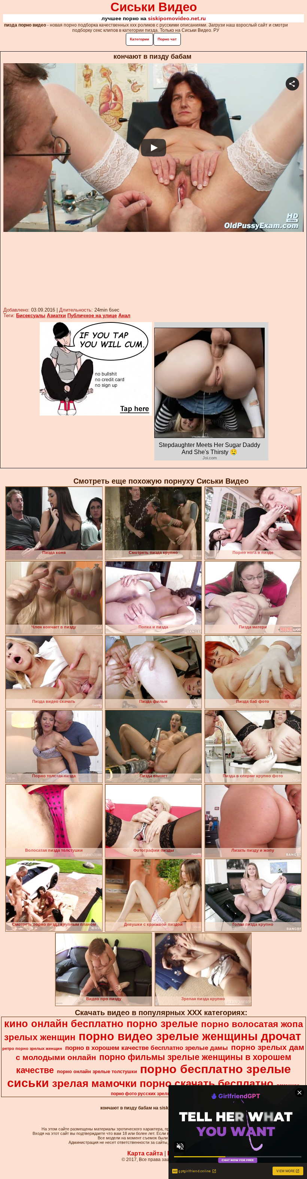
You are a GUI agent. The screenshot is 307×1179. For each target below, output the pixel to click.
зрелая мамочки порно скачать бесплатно (162, 1083)
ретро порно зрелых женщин (32, 1048)
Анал (124, 315)
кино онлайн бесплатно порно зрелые (101, 1023)
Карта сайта (145, 1153)
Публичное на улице (92, 315)
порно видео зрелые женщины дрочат (190, 1036)
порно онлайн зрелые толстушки (97, 1071)
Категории (139, 39)
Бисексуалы (30, 315)
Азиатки (56, 315)
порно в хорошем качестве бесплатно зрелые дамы (146, 1047)
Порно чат (167, 39)
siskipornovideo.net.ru (177, 18)
